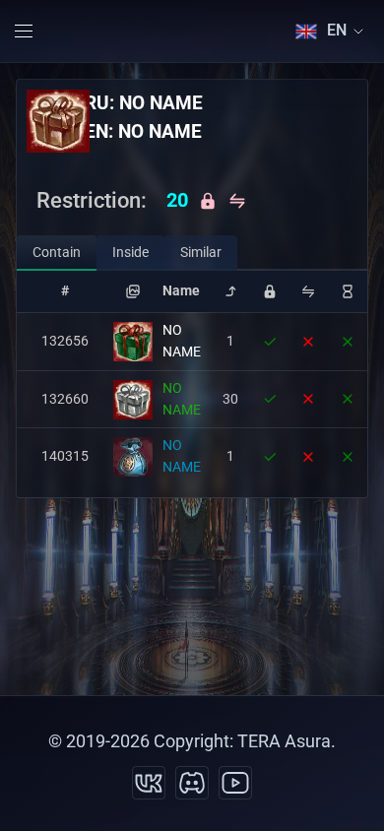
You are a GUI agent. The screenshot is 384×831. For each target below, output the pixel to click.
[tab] (56, 253)
